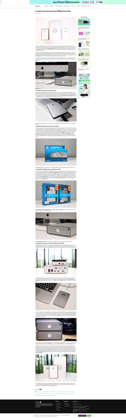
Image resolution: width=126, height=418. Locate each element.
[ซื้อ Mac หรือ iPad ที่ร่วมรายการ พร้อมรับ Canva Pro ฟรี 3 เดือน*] (84, 33)
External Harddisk (52, 391)
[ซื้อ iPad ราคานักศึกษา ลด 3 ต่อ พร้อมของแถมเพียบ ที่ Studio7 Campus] (84, 54)
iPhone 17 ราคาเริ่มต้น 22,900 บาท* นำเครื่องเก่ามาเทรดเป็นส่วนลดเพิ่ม (83, 49)
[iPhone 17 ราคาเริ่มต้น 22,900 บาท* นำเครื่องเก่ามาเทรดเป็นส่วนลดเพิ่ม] (84, 43)
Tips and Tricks (58, 404)
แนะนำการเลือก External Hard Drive (51, 395)
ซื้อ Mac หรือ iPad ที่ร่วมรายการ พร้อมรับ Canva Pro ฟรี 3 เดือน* (84, 39)
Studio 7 (50, 393)
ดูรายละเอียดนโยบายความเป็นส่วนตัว (39, 416)
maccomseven (45, 393)
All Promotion (66, 403)
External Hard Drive (46, 391)
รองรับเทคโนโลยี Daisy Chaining (40, 395)
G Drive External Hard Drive (64, 391)
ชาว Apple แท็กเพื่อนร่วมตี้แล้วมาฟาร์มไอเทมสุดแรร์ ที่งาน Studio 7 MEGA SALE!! (84, 28)
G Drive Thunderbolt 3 (38, 393)
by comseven (39, 391)
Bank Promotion (67, 404)
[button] (63, 2)
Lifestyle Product (59, 403)
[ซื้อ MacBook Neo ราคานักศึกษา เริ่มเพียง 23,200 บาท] (84, 64)
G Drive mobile (71, 391)
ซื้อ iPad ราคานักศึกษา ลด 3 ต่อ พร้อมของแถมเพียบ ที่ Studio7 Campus (84, 59)
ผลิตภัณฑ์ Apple (72, 393)
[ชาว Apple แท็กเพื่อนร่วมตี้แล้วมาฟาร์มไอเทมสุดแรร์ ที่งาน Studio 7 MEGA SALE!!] (84, 22)
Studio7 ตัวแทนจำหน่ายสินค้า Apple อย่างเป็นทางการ (60, 393)
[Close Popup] (92, 415)
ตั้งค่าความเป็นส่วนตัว (82, 415)
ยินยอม (89, 415)
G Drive (58, 391)
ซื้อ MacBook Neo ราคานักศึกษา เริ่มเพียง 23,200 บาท (83, 69)
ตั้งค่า (56, 416)
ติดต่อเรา (58, 408)
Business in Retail (59, 407)
